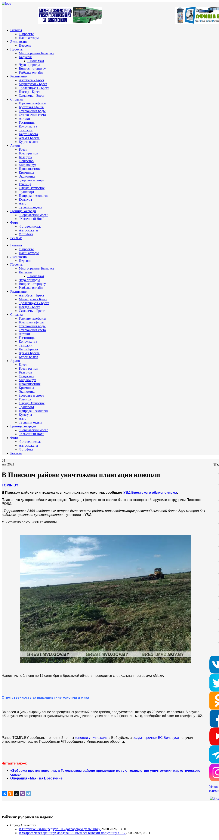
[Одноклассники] (10, 793)
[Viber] (22, 793)
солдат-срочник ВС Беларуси (156, 737)
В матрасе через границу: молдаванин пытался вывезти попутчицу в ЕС (72, 833)
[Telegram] (28, 793)
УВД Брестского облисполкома (150, 492)
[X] (16, 793)
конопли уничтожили (91, 737)
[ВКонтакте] (4, 793)
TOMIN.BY (10, 485)
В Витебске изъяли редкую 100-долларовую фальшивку (60, 829)
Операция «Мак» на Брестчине (36, 778)
